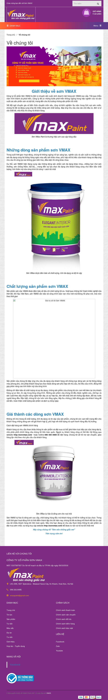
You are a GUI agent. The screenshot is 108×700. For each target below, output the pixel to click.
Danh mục (14, 26)
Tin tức (9, 615)
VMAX (48, 693)
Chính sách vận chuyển (66, 615)
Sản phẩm (11, 619)
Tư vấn (10, 624)
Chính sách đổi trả (63, 619)
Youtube (59, 651)
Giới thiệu (11, 642)
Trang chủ (11, 610)
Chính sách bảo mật (64, 628)
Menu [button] (96, 26)
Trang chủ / (12, 34)
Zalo (58, 646)
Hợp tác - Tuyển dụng (16, 646)
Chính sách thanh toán (65, 610)
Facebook (60, 642)
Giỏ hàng (97, 12)
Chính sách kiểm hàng (65, 624)
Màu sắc (10, 628)
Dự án (9, 633)
